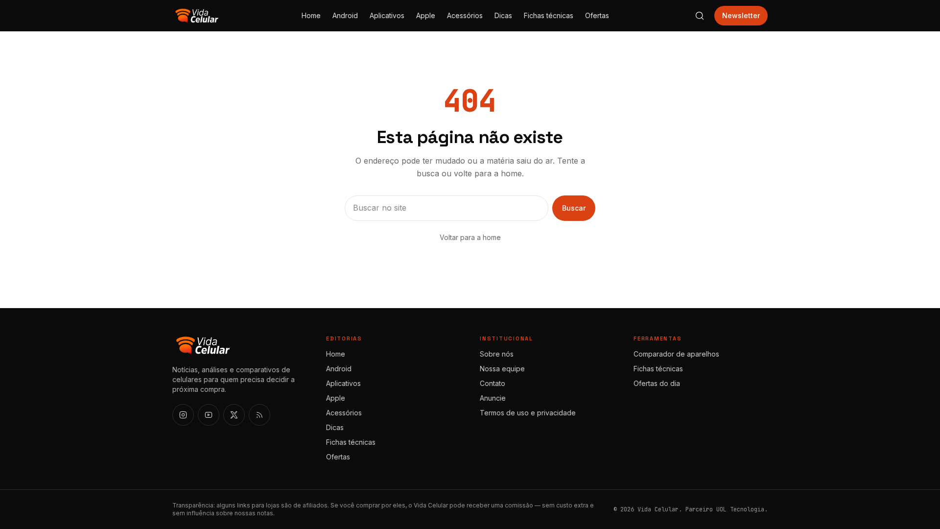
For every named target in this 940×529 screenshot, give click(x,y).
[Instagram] (183, 415)
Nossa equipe (502, 368)
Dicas (503, 15)
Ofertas (597, 15)
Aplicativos (387, 15)
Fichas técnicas (548, 15)
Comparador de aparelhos (676, 354)
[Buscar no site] (699, 15)
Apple (425, 15)
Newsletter (741, 15)
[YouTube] (208, 415)
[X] (234, 415)
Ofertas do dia (657, 383)
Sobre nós (497, 354)
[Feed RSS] (259, 415)
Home (311, 15)
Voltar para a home (470, 237)
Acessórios (465, 15)
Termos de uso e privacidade (528, 413)
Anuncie (493, 398)
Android (345, 15)
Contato (492, 383)
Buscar (574, 208)
